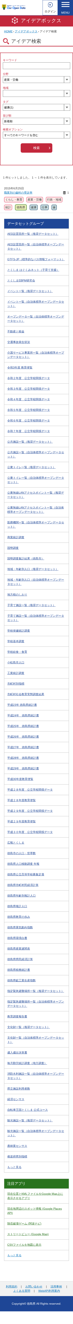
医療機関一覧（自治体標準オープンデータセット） (35, 524)
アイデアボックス (41, 20)
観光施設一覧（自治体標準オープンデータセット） (35, 1133)
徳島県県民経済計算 (20, 959)
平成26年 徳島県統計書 (23, 736)
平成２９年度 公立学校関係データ (30, 810)
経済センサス (15, 1099)
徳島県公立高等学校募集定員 (25, 874)
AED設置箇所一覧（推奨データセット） (32, 233)
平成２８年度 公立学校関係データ (30, 789)
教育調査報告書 (17, 1016)
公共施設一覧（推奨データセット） (30, 441)
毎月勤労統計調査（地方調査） (27, 1063)
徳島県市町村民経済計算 (23, 885)
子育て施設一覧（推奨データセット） (31, 605)
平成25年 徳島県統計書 (23, 726)
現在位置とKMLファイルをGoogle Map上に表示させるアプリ (35, 1196)
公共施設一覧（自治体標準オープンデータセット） (35, 454)
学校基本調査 (15, 641)
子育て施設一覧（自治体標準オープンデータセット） (35, 618)
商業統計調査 (15, 537)
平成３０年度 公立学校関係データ (30, 832)
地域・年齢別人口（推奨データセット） (32, 569)
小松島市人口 (15, 662)
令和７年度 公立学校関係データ (28, 431)
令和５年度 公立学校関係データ (28, 410)
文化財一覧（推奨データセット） (28, 1027)
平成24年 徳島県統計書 (23, 715)
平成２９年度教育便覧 (21, 821)
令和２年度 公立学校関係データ (28, 378)
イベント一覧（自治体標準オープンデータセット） (35, 304)
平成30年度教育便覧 (20, 779)
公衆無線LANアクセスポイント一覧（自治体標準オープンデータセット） (35, 509)
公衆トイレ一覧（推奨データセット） (31, 467)
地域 (6, 87)
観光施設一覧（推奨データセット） (30, 1120)
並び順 (7, 115)
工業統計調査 (15, 673)
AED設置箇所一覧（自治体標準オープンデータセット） (35, 246)
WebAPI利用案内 (49, 1290)
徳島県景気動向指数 (20, 927)
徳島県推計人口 (17, 906)
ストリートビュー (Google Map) (28, 1234)
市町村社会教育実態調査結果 (25, 694)
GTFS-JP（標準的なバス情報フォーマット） (36, 259)
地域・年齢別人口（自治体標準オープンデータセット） (35, 582)
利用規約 (11, 1286)
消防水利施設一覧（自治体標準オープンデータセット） (35, 1076)
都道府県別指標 (17, 1156)
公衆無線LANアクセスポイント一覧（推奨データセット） (35, 495)
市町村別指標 (15, 683)
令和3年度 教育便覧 (19, 367)
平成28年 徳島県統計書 (23, 757)
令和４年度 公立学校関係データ (28, 399)
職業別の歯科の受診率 (18, 192)
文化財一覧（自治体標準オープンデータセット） (35, 1040)
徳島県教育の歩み (18, 916)
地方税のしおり (17, 594)
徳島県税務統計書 (18, 969)
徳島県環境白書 (17, 938)
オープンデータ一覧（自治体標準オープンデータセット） (35, 318)
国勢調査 (13, 547)
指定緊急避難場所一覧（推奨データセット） (35, 991)
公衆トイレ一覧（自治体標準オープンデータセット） (35, 480)
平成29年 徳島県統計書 (23, 768)
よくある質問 (21, 1290)
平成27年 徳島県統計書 (23, 747)
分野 (6, 74)
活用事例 (56, 1286)
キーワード (10, 60)
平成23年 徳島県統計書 (22, 704)
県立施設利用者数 (18, 1088)
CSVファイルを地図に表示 (24, 1244)
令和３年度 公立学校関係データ (28, 388)
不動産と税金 (15, 331)
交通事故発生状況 (18, 342)
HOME (8, 31)
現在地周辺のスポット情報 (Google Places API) (34, 1211)
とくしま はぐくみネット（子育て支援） (33, 269)
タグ (6, 101)
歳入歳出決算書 (17, 1052)
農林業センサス (17, 1145)
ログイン (50, 11)
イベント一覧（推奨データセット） (30, 291)
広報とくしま (15, 842)
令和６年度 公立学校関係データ (28, 420)
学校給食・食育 (17, 651)
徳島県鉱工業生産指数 (21, 980)
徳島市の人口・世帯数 (21, 853)
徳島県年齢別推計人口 (21, 895)
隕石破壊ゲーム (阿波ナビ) (24, 1223)
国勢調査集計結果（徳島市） (25, 558)
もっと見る (14, 1167)
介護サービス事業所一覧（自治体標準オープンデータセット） (35, 355)
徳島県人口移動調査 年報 (23, 863)
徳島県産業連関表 (18, 948)
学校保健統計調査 (18, 630)
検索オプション (13, 129)
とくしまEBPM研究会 (21, 280)
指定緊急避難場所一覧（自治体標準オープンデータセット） (35, 1003)
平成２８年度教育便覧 (21, 800)
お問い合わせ (33, 1286)
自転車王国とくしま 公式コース (27, 1109)
